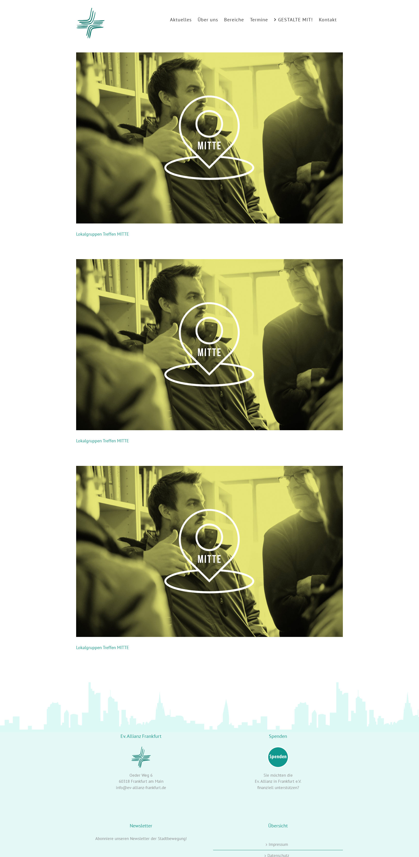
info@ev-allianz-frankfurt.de (141, 787)
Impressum (278, 844)
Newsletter (140, 838)
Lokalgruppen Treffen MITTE (102, 234)
